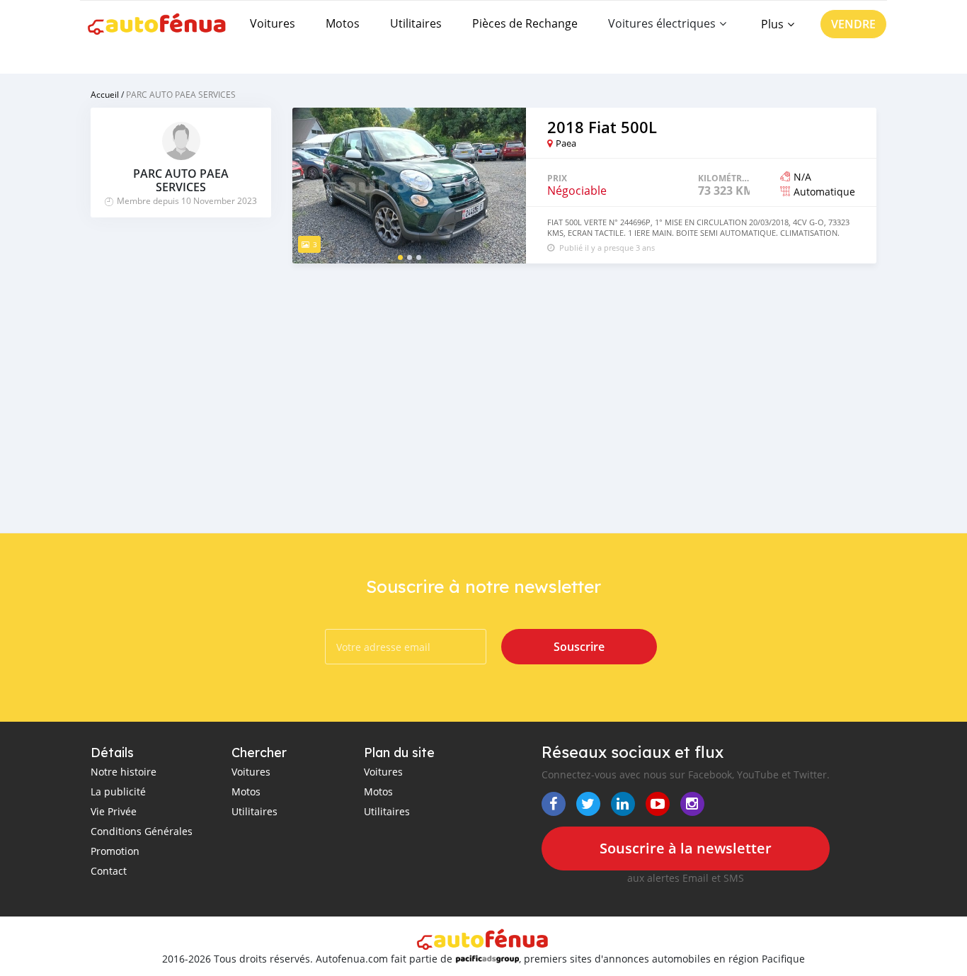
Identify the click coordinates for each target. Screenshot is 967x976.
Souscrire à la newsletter (686, 848)
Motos (343, 23)
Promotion (115, 851)
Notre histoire (123, 771)
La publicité (118, 791)
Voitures (272, 23)
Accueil (105, 94)
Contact (109, 871)
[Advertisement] (584, 377)
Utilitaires (416, 23)
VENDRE (853, 24)
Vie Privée (114, 811)
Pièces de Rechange (525, 23)
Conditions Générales (142, 831)
